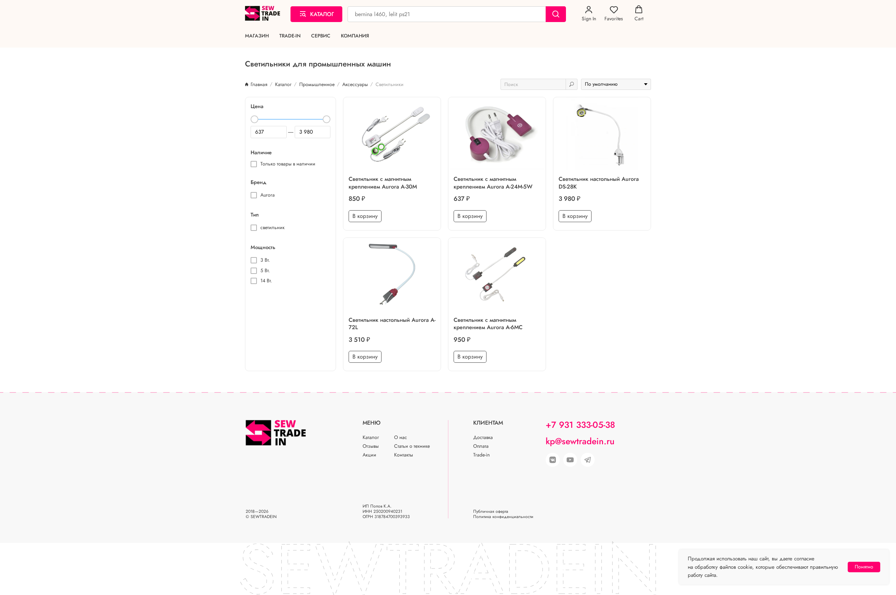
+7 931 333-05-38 (580, 424)
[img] (570, 460)
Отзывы (371, 445)
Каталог (371, 437)
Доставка (483, 437)
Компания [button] (355, 36)
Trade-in (290, 36)
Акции (369, 454)
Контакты (403, 454)
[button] (589, 13)
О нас (400, 437)
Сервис (320, 36)
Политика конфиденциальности (503, 516)
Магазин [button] (257, 36)
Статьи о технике (412, 445)
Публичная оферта (490, 511)
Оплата (481, 445)
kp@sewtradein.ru (580, 441)
